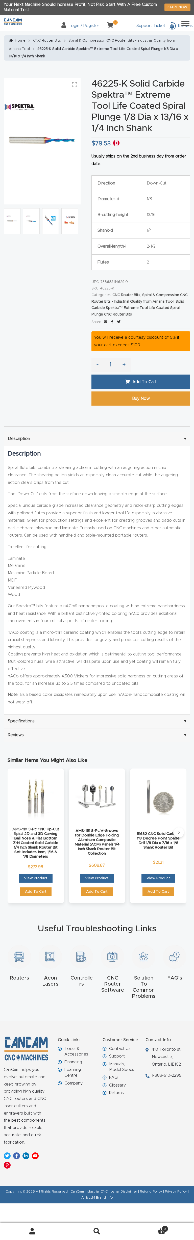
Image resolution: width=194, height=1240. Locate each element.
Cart (147, 1227)
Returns (116, 1093)
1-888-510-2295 (166, 1075)
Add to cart (144, 382)
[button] (15, 832)
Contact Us (120, 1049)
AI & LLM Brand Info (97, 1197)
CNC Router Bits (47, 40)
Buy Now (141, 399)
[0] (108, 26)
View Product (35, 878)
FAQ (113, 1077)
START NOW (177, 7)
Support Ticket (150, 26)
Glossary (117, 1085)
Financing (73, 1062)
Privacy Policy (176, 1191)
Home (20, 40)
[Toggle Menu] (185, 23)
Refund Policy (151, 1191)
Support (117, 1056)
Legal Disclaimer (123, 1191)
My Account (32, 1231)
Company (73, 1083)
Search (97, 1231)
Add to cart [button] (35, 891)
